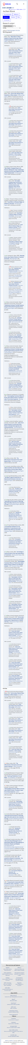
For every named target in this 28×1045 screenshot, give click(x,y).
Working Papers (13, 258)
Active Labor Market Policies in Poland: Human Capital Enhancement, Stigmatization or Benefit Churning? (15, 649)
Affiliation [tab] (16, 14)
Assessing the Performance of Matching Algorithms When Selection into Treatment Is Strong (14, 503)
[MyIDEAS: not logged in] (24, 9)
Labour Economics (17, 766)
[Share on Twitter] (6, 7)
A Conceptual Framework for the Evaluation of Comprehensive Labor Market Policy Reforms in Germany (12, 528)
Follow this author (13, 9)
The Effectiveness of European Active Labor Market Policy (13, 460)
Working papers (11, 30)
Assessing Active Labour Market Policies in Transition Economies (15, 270)
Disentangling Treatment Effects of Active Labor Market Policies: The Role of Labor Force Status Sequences (14, 397)
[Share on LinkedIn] (10, 7)
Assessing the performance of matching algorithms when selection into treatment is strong (14, 817)
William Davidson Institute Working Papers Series (16, 594)
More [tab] (18, 17)
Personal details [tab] (7, 14)
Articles (18, 30)
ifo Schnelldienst (12, 777)
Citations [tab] (13, 17)
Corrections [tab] (6, 20)
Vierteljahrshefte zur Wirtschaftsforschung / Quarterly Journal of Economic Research (13, 847)
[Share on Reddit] (9, 7)
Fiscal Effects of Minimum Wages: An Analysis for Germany (15, 214)
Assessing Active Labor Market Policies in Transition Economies (14, 257)
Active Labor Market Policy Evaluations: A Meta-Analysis (16, 123)
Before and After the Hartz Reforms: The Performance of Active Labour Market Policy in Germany (14, 469)
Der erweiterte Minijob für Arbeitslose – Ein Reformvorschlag (13, 858)
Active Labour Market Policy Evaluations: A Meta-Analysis (15, 109)
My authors (20, 9)
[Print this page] (13, 7)
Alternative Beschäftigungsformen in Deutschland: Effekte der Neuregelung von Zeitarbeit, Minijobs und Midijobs (14, 842)
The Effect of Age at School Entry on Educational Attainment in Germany (15, 490)
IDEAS (6, 1040)
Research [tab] (6, 17)
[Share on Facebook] (7, 7)
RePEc (11, 1040)
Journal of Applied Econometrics (16, 818)
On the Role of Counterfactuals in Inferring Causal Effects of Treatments (14, 553)
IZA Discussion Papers (9, 308)
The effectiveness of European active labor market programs (13, 765)
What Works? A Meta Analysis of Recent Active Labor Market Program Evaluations (13, 38)
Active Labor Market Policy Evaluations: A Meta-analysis (16, 134)
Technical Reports (8, 352)
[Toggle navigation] (17, 4)
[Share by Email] (12, 7)
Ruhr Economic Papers (13, 155)
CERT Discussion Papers (14, 566)
